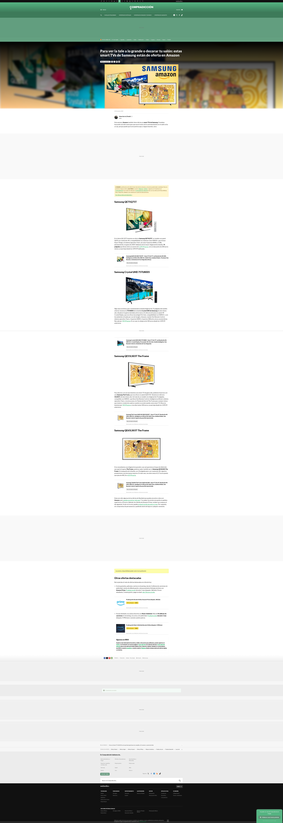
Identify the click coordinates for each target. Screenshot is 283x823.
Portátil (169, 39)
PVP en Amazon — (132, 602)
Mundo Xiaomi (104, 801)
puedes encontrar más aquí (131, 500)
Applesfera (103, 797)
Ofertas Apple (123, 749)
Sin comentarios (106, 61)
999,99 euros (126, 321)
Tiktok (182, 15)
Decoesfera (163, 795)
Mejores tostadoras (150, 749)
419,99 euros (132, 475)
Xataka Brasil (103, 812)
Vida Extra (115, 795)
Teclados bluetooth (169, 749)
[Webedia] (104, 786)
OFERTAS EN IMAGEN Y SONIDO (143, 15)
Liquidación (129, 39)
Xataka (102, 793)
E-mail (119, 62)
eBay (130, 767)
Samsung (146, 658)
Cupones (153, 39)
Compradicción (141, 8)
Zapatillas (122, 39)
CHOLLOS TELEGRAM (110, 15)
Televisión (122, 658)
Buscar (179, 780)
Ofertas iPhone (140, 749)
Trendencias (163, 793)
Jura (116, 770)
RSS (157, 773)
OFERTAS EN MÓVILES (125, 15)
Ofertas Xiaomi (114, 749)
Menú (104, 9)
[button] (126, 116)
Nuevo (178, 9)
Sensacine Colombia (129, 812)
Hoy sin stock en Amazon (132, 262)
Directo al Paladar (141, 793)
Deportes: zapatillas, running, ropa (105, 764)
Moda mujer (132, 763)
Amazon (158, 39)
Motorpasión (151, 793)
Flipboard (117, 62)
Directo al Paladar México (141, 811)
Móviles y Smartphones (120, 759)
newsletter (129, 648)
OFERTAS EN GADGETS (160, 15)
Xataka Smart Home (105, 799)
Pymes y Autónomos (177, 795)
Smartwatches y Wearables (132, 759)
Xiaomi (163, 39)
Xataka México (104, 810)
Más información (142, 821)
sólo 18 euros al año (148, 592)
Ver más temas (105, 774)
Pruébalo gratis (131, 590)
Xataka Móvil (103, 795)
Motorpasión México (153, 810)
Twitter (177, 15)
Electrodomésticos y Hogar (105, 759)
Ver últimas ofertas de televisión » (123, 195)
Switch (102, 770)
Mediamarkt (141, 39)
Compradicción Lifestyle (141, 190)
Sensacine (127, 793)
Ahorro (130, 770)
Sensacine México (128, 810)
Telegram (174, 15)
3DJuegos (115, 793)
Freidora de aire (159, 749)
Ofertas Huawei (131, 749)
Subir (178, 786)
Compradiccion (164, 797)
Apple (116, 767)
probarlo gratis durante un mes (148, 504)
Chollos (147, 39)
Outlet (135, 39)
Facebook (179, 15)
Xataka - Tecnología (130, 658)
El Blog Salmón (176, 793)
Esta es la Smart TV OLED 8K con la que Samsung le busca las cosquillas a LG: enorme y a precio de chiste (131, 745)
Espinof (126, 795)
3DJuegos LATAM (116, 810)
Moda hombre (118, 763)
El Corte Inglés (115, 39)
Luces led (178, 749)
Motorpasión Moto (153, 795)
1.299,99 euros (143, 247)
